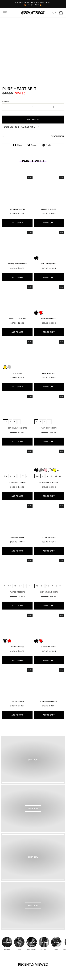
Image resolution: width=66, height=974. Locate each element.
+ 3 (60, 586)
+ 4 (28, 586)
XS (5, 421)
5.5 (15, 585)
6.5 (20, 585)
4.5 (9, 585)
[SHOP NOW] (33, 760)
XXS (37, 476)
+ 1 (27, 476)
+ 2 (60, 476)
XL (49, 421)
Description (57, 136)
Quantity (6, 101)
